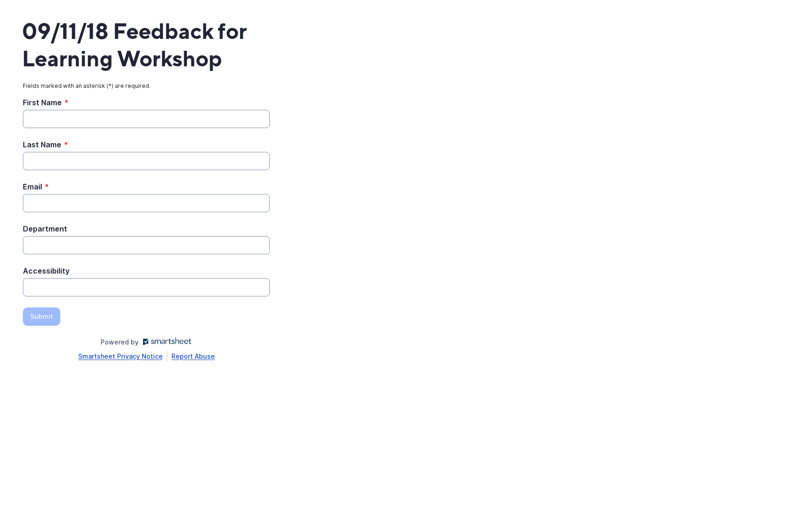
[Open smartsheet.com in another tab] (165, 342)
